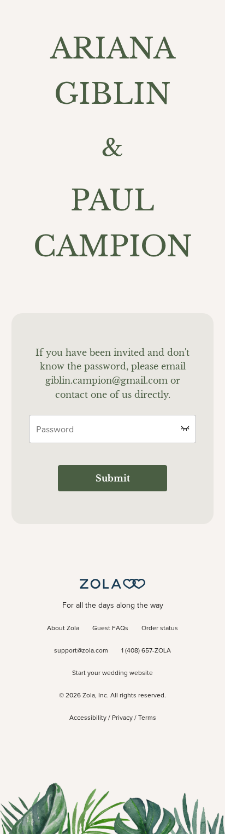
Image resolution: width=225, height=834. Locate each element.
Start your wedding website (112, 673)
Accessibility (87, 718)
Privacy (122, 718)
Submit (113, 478)
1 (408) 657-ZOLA (146, 651)
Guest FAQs (110, 628)
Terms (147, 718)
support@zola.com (81, 651)
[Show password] (185, 428)
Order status (159, 628)
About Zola (63, 628)
